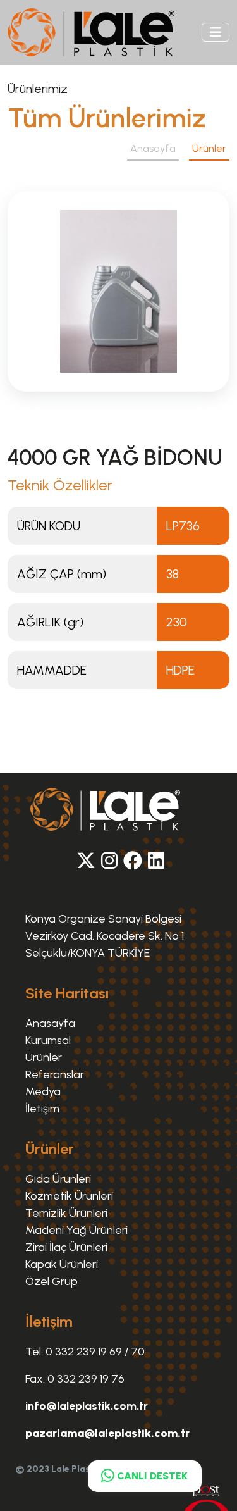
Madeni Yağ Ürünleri (76, 1230)
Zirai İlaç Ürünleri (66, 1247)
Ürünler (43, 1057)
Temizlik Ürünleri (66, 1213)
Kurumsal (48, 1040)
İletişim (42, 1109)
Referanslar (54, 1074)
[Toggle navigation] (215, 32)
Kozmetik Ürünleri (69, 1196)
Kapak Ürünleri (61, 1264)
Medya (43, 1091)
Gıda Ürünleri (58, 1179)
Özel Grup (51, 1281)
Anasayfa (153, 148)
